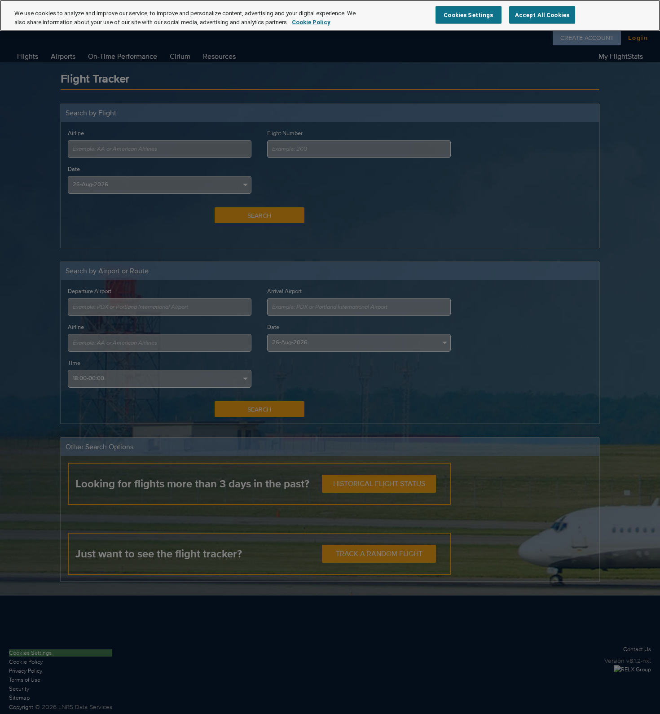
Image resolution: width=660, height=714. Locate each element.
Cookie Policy (311, 22)
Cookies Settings (468, 14)
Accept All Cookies (542, 14)
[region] (330, 15)
